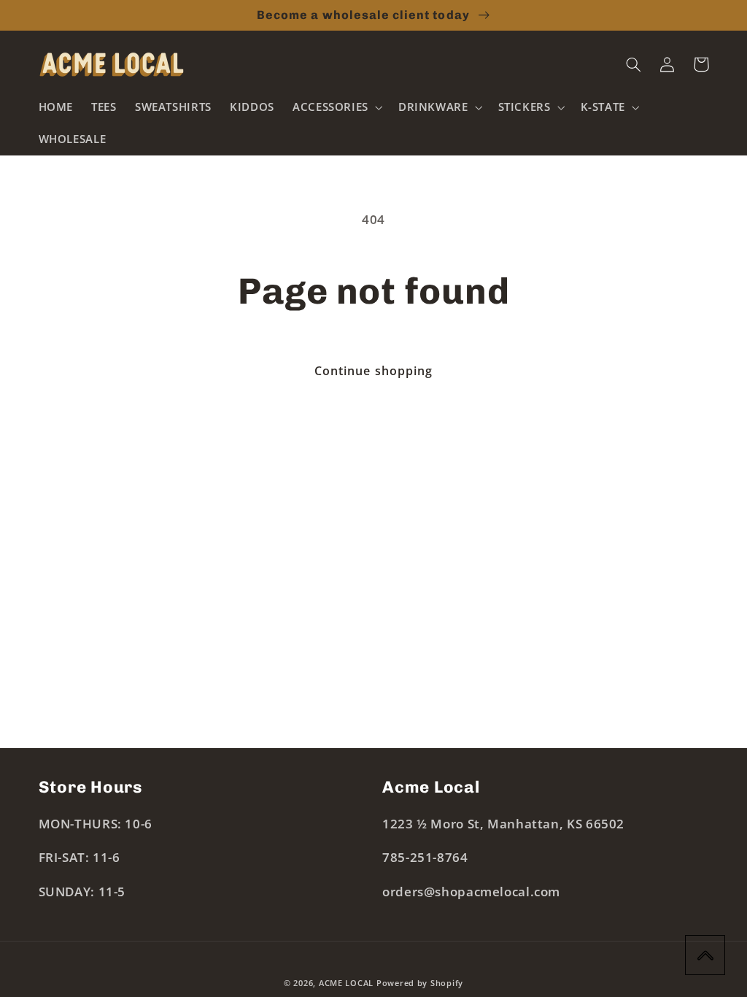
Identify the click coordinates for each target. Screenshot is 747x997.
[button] (336, 107)
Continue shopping (373, 371)
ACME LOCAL (346, 983)
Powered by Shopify (419, 983)
